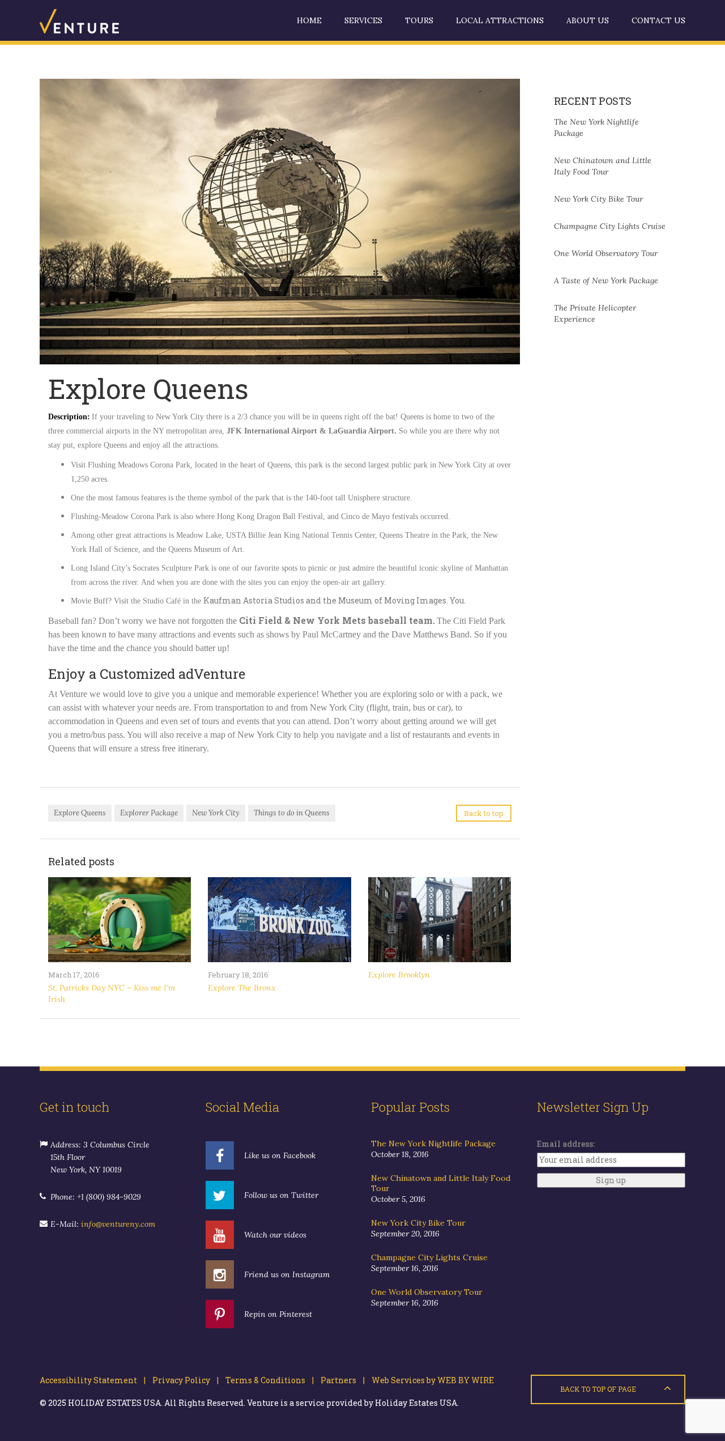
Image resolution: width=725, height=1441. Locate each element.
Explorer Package (149, 813)
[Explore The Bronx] (279, 919)
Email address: (566, 1143)
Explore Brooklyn (399, 975)
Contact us (658, 20)
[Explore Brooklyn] (439, 919)
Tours (419, 20)
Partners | (339, 1380)
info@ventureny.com (118, 1224)
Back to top (484, 813)
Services (363, 20)
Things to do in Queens (292, 813)
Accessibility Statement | (93, 1380)
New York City (216, 813)
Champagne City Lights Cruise (610, 226)
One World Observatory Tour (606, 253)
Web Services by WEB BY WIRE (429, 1380)
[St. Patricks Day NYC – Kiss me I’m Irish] (119, 919)
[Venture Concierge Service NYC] (96, 20)
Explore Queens (80, 813)
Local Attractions (500, 20)
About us (587, 20)
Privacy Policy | (182, 1380)
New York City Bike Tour (598, 199)
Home (309, 20)
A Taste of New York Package (606, 280)
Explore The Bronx (242, 988)
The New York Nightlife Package (433, 1143)
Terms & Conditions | (266, 1380)
